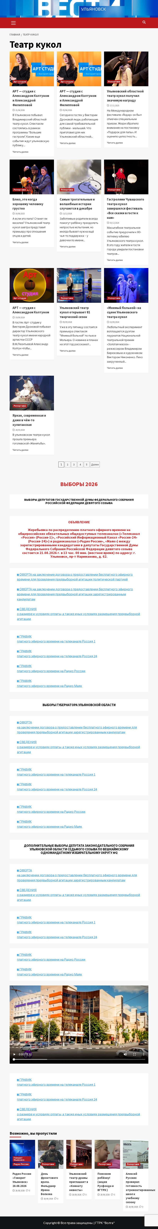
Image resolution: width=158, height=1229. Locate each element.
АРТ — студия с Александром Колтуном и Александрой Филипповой (31, 98)
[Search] (144, 22)
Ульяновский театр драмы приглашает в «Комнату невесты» (78, 1182)
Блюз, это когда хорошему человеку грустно (28, 204)
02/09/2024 (114, 322)
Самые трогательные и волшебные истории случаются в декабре (77, 204)
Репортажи (114, 81)
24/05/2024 (20, 430)
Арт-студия (20, 81)
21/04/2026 (20, 110)
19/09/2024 (20, 317)
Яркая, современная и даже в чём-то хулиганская (29, 420)
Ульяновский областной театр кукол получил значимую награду (125, 96)
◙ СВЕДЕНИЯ (27, 890)
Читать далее (20, 151)
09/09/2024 (67, 322)
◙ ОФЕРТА (24, 870)
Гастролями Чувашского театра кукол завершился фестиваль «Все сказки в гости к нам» (125, 208)
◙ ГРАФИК (24, 636)
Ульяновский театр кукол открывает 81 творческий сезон (75, 312)
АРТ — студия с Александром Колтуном (31, 310)
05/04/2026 (67, 110)
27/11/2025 (114, 105)
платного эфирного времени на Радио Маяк (49, 686)
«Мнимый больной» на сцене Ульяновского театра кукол (124, 312)
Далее (95, 464)
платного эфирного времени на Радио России (51, 671)
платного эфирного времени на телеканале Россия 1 (56, 641)
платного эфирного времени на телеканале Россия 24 (57, 656)
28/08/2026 (20, 1190)
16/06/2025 (20, 213)
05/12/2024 (114, 223)
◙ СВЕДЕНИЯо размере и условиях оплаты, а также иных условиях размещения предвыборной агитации (78, 614)
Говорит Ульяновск (19, 1158)
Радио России (21, 1164)
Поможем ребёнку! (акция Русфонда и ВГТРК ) (105, 1182)
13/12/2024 (67, 213)
